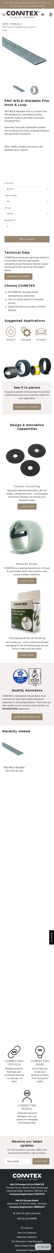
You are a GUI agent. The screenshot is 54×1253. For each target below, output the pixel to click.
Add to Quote (27, 239)
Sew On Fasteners (27, 1232)
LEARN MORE (27, 506)
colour (8, 183)
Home (5, 24)
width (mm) (10, 196)
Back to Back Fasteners (27, 1245)
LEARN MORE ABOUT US (27, 717)
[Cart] (51, 15)
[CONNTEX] (23, 14)
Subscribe (41, 1161)
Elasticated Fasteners (27, 1250)
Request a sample (27, 407)
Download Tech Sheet (18, 276)
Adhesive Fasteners (27, 1237)
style (7, 208)
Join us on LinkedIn (27, 1218)
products (15, 24)
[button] (42, 14)
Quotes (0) (52, 937)
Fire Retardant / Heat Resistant (27, 1241)
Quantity (10, 220)
